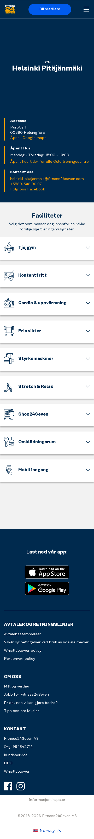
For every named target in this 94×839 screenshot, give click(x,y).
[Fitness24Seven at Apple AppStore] (47, 572)
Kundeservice (15, 755)
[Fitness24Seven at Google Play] (47, 588)
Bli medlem (49, 9)
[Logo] (10, 9)
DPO (8, 763)
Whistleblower (17, 771)
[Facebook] (8, 786)
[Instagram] (20, 786)
